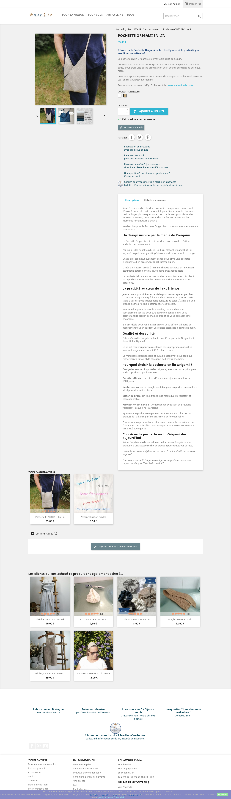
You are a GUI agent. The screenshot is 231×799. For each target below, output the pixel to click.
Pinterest (148, 137)
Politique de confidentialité (87, 772)
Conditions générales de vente (89, 776)
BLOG (130, 14)
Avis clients (79, 780)
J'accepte (222, 794)
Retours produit (36, 768)
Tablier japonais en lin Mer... (50, 673)
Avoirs (31, 776)
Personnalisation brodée (93, 516)
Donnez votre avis (133, 127)
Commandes (34, 772)
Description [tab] (132, 199)
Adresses (33, 780)
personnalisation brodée (180, 85)
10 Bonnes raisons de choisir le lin (136, 776)
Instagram (45, 746)
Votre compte (37, 759)
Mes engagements (128, 768)
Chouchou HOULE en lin (137, 619)
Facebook (32, 746)
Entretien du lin (126, 772)
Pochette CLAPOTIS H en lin (50, 516)
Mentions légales (82, 764)
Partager (131, 137)
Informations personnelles (42, 764)
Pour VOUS (95, 14)
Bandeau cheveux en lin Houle (93, 673)
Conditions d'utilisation (85, 768)
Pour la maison (73, 14)
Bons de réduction (38, 784)
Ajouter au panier (149, 111)
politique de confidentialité (111, 797)
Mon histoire (124, 764)
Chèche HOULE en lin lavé (50, 619)
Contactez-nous (81, 789)
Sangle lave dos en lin (180, 619)
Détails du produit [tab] (155, 199)
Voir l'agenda (125, 786)
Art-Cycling (115, 14)
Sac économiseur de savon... (93, 619)
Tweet (140, 137)
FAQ (75, 784)
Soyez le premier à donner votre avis (117, 546)
